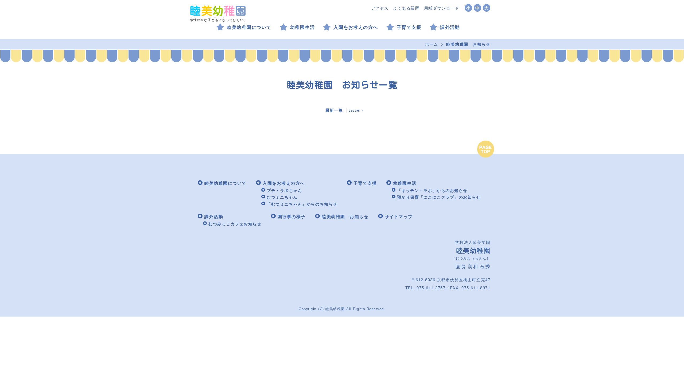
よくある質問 (406, 8)
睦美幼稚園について (249, 27)
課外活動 (450, 27)
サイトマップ (399, 216)
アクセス (380, 8)
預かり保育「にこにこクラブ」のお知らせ (439, 197)
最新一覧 (334, 110)
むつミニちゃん (282, 197)
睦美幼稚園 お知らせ (345, 216)
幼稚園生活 (302, 27)
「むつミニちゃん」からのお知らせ (302, 204)
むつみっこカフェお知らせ (234, 224)
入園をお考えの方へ (355, 27)
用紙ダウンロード (441, 8)
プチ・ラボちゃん (284, 190)
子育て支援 (409, 27)
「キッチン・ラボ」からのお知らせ (432, 190)
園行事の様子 (292, 216)
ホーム (431, 44)
